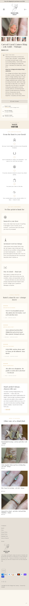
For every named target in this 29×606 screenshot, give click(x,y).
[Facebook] (2, 581)
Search (2, 528)
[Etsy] (5, 581)
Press (2, 530)
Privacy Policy (4, 532)
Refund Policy (4, 534)
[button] (3, 39)
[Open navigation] (4, 9)
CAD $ (3, 570)
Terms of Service (5, 538)
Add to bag (15, 101)
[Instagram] (4, 581)
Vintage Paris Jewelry (14, 585)
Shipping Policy (4, 536)
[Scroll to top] (26, 603)
